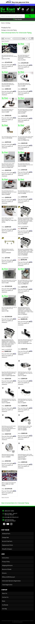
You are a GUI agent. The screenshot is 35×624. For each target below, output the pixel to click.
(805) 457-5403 (9, 511)
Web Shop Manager (18, 622)
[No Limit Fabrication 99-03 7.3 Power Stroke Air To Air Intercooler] (9, 300)
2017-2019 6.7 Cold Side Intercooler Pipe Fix (7, 218)
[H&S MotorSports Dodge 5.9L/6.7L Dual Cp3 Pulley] (9, 447)
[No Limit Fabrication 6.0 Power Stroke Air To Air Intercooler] (9, 273)
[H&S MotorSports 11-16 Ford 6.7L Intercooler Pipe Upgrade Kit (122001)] (25, 365)
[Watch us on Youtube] (7, 524)
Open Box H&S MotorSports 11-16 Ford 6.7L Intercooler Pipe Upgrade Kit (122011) (9, 373)
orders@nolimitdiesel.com (11, 517)
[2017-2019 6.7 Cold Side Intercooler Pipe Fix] (9, 211)
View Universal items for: (15, 503)
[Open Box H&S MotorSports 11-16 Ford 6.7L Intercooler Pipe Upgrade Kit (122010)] (25, 333)
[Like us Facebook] (4, 524)
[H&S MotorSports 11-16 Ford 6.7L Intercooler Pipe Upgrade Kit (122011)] (25, 392)
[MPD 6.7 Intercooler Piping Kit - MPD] (9, 471)
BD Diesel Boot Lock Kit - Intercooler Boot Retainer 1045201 (8, 250)
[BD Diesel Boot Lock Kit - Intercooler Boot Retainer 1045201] (9, 242)
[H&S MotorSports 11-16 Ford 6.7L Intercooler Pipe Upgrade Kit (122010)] (9, 392)
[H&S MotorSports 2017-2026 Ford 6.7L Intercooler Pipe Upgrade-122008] (25, 419)
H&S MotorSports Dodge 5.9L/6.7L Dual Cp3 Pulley (8, 455)
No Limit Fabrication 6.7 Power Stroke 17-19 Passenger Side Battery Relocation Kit (25, 281)
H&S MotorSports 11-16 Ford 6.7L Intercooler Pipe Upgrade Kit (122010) (9, 400)
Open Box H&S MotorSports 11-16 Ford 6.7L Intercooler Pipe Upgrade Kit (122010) (25, 341)
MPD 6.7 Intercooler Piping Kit (9, 482)
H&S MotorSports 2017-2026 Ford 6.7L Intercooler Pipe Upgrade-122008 (25, 427)
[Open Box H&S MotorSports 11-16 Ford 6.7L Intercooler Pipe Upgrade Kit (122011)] (9, 365)
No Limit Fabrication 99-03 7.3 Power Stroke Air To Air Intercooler (9, 308)
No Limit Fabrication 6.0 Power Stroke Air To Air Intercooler (9, 281)
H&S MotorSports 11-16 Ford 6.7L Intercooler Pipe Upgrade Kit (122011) (25, 400)
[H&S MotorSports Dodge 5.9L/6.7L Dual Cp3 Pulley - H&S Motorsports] (3, 443)
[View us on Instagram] (11, 524)
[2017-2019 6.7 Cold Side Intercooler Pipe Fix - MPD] (9, 206)
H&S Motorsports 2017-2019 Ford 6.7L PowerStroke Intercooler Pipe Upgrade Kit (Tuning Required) (9, 428)
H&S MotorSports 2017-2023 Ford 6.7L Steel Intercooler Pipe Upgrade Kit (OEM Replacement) (25, 456)
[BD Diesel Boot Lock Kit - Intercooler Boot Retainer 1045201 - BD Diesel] (3, 238)
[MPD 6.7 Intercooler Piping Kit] (9, 475)
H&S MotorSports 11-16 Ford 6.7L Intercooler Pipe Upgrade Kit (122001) (25, 373)
